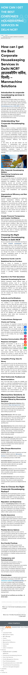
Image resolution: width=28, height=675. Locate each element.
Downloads (6, 644)
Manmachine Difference (9, 642)
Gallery (4, 646)
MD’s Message (6, 636)
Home (2, 35)
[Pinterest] (25, 339)
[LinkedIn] (25, 333)
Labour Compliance (14, 623)
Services (3, 649)
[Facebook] (25, 327)
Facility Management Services (10, 659)
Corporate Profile (7, 632)
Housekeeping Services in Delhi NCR (12, 663)
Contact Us (4, 672)
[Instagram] (25, 336)
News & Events (7, 640)
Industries (3, 668)
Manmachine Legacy (8, 634)
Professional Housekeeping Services (12, 655)
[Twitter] (25, 330)
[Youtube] (25, 342)
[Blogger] (25, 345)
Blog (6, 35)
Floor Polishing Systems (9, 661)
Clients (4, 638)
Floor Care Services (8, 657)
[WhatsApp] (25, 348)
